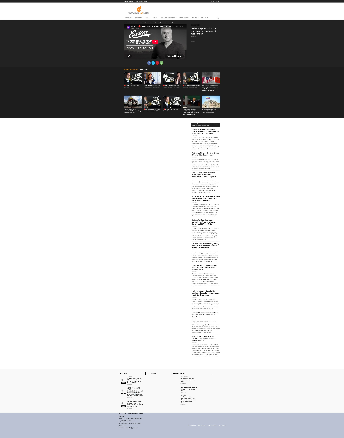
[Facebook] (209, 1)
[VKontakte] (209, 425)
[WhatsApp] (161, 63)
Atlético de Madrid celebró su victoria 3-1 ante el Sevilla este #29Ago (205, 154)
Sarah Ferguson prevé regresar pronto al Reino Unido (188, 380)
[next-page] (219, 69)
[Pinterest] (157, 63)
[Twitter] (214, 1)
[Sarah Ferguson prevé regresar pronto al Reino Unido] (175, 380)
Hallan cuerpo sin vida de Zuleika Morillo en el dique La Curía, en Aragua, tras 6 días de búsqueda (206, 293)
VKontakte (213, 425)
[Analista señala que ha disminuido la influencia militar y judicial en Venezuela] (133, 102)
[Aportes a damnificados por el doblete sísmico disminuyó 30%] (152, 78)
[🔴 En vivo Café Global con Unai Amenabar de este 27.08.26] (191, 78)
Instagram (203, 425)
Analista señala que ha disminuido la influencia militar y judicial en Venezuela (132, 110)
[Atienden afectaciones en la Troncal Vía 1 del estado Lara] (175, 389)
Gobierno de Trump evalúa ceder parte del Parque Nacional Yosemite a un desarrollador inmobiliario (206, 198)
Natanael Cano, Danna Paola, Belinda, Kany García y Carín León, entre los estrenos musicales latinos (205, 246)
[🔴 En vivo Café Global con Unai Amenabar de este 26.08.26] (152, 102)
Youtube (223, 425)
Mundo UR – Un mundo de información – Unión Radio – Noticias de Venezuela (205, 124)
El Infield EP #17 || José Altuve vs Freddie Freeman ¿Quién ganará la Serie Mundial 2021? (135, 381)
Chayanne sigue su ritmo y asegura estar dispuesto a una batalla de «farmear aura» (204, 267)
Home (125, 22)
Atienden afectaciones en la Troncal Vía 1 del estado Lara (189, 389)
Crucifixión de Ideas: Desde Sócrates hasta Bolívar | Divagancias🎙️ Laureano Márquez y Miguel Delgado (135, 393)
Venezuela (183, 385)
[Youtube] (219, 1)
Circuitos (131, 22)
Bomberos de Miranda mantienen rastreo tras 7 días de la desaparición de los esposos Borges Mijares (205, 131)
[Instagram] (211, 1)
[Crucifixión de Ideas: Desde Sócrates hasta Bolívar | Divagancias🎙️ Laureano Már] (122, 390)
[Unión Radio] (138, 10)
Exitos (136, 22)
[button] (218, 18)
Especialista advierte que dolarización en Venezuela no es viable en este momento (211, 110)
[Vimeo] (216, 1)
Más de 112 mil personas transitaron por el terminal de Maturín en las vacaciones (205, 315)
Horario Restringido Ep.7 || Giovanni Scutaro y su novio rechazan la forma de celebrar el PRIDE (135, 404)
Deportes (129, 376)
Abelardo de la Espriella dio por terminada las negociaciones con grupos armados (204, 338)
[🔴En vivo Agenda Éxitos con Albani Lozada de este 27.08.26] (172, 78)
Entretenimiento (131, 399)
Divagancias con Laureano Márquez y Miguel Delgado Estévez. (133, 388)
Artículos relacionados (131, 69)
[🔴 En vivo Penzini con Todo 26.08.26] (172, 102)
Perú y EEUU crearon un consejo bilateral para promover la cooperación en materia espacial (204, 175)
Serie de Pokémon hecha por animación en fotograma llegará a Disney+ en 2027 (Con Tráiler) (204, 222)
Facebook (193, 425)
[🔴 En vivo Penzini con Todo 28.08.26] (133, 78)
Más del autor (144, 69)
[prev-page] (216, 69)
